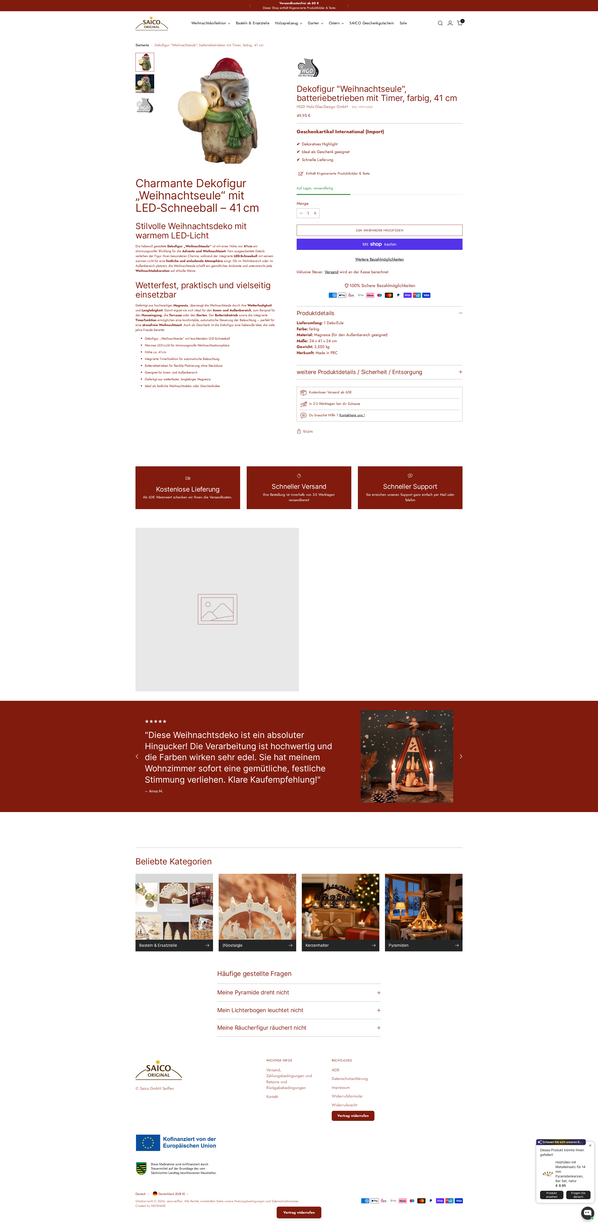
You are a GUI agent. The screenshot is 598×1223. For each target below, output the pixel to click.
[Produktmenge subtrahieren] (301, 213)
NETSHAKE (158, 1206)
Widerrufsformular (347, 1096)
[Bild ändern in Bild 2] (144, 83)
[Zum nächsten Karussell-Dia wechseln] (461, 756)
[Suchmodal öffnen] (440, 23)
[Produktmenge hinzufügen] (315, 213)
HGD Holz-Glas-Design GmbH (322, 106)
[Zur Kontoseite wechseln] (450, 23)
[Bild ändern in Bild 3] (144, 105)
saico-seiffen (174, 1201)
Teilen (308, 431)
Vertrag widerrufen (353, 1115)
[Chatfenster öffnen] (587, 1213)
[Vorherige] (250, 5)
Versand (331, 272)
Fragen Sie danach (578, 1194)
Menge (303, 203)
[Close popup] (590, 1145)
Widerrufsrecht (344, 1105)
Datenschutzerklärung (350, 1078)
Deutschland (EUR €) (171, 1194)
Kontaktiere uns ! (352, 415)
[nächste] (348, 5)
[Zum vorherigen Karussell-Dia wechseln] (137, 756)
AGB (335, 1070)
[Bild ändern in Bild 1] (144, 62)
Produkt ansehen (551, 1194)
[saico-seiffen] (151, 23)
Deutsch (140, 1194)
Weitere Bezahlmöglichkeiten (379, 259)
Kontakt (272, 1096)
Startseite (142, 45)
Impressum (341, 1087)
